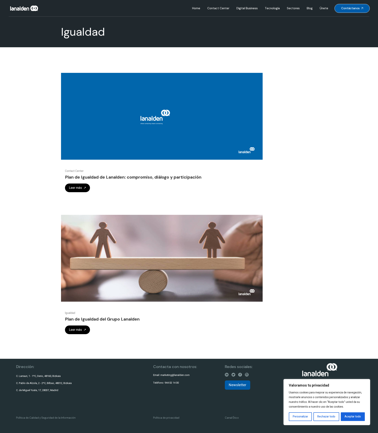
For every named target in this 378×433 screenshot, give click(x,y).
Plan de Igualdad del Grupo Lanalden (102, 319)
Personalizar (300, 416)
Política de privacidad (166, 417)
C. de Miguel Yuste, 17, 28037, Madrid (37, 390)
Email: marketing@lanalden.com (171, 375)
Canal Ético (232, 417)
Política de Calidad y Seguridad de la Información (46, 417)
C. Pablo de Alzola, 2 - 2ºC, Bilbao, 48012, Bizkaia (44, 383)
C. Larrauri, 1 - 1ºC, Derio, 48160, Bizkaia (38, 376)
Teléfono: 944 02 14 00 (166, 383)
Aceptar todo (353, 416)
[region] (327, 402)
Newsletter (237, 385)
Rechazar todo (326, 416)
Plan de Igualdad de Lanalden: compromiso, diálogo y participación (133, 177)
